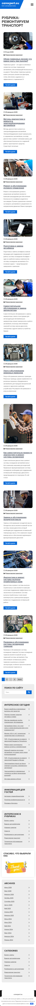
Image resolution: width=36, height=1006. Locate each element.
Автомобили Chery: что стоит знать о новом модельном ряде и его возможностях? (16, 728)
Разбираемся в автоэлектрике (14, 835)
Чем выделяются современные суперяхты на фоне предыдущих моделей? (15, 773)
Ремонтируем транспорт (14, 55)
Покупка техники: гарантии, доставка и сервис (13, 716)
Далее (20, 679)
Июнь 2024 (8, 922)
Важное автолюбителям (12, 824)
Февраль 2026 (9, 895)
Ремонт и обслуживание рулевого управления (14, 187)
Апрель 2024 (8, 929)
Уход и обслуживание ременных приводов (13, 371)
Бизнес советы (9, 821)
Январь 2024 (8, 940)
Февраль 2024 (9, 936)
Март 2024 (7, 933)
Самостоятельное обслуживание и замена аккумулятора (14, 308)
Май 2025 (7, 908)
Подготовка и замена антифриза (13, 247)
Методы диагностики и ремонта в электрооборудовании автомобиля (14, 122)
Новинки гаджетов (10, 828)
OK (32, 1003)
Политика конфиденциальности (14, 800)
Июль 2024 (8, 919)
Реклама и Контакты (10, 803)
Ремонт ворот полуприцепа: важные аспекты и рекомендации (15, 746)
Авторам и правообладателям (14, 796)
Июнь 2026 (8, 888)
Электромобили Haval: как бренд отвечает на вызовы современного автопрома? (15, 766)
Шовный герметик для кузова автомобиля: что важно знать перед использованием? (16, 752)
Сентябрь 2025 (9, 902)
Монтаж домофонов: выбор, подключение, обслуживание (13, 721)
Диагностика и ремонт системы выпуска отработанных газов (13, 579)
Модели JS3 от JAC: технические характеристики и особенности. (15, 735)
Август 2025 (8, 905)
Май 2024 (7, 926)
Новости (7, 831)
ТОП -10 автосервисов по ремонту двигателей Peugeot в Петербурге (15, 740)
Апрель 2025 (8, 912)
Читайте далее (10, 85)
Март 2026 (7, 891)
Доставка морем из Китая (12, 779)
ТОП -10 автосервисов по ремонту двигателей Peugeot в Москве (15, 759)
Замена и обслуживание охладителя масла (14, 518)
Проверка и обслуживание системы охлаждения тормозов (16, 644)
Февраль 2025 (9, 915)
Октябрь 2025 (8, 898)
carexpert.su (10, 3)
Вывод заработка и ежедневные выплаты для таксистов (14, 710)
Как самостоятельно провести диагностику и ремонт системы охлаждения (17, 454)
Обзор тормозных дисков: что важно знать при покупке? (17, 60)
